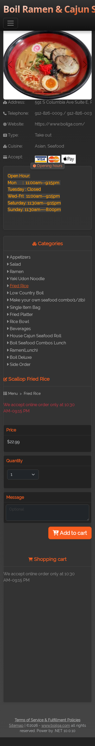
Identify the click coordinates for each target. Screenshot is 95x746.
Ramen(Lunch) (24, 350)
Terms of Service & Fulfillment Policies (47, 720)
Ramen (16, 271)
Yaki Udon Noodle (27, 278)
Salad (15, 264)
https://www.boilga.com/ (60, 124)
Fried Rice (19, 285)
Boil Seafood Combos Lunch (38, 342)
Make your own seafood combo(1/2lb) (47, 300)
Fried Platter (21, 314)
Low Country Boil (27, 292)
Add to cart (73, 533)
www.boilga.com (55, 725)
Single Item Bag (25, 307)
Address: (16, 102)
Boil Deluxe (21, 357)
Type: (12, 135)
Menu (12, 393)
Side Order (20, 364)
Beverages (20, 328)
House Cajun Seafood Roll (35, 335)
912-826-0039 (80, 113)
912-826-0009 (48, 113)
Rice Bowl (19, 321)
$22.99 (13, 441)
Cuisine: (15, 146)
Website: (15, 124)
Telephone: (18, 113)
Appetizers (20, 257)
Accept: (15, 156)
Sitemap (16, 725)
